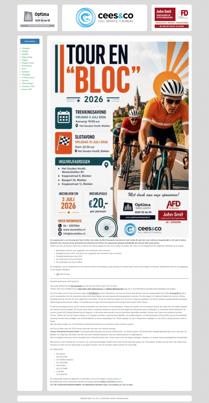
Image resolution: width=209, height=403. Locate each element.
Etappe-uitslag (27, 57)
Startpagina (26, 48)
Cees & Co (96, 398)
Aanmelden (29, 41)
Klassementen (27, 66)
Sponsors (25, 80)
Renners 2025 (27, 89)
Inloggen (25, 51)
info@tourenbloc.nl (114, 379)
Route (24, 69)
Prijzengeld (26, 75)
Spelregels (25, 72)
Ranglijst (25, 54)
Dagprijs (25, 60)
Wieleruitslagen (27, 83)
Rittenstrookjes (64, 274)
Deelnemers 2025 (28, 86)
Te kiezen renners (28, 77)
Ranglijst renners (28, 63)
